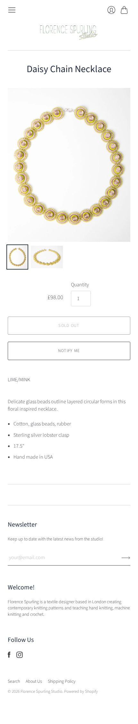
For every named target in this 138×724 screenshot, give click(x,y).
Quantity (80, 284)
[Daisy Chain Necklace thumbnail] (17, 257)
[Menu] (12, 10)
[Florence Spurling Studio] (69, 32)
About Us (34, 681)
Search (14, 681)
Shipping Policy (61, 681)
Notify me (69, 351)
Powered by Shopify (81, 691)
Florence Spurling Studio (41, 691)
